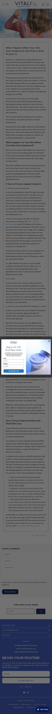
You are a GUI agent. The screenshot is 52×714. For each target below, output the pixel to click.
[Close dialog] (49, 341)
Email (5, 358)
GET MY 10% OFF (14, 371)
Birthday (5, 363)
